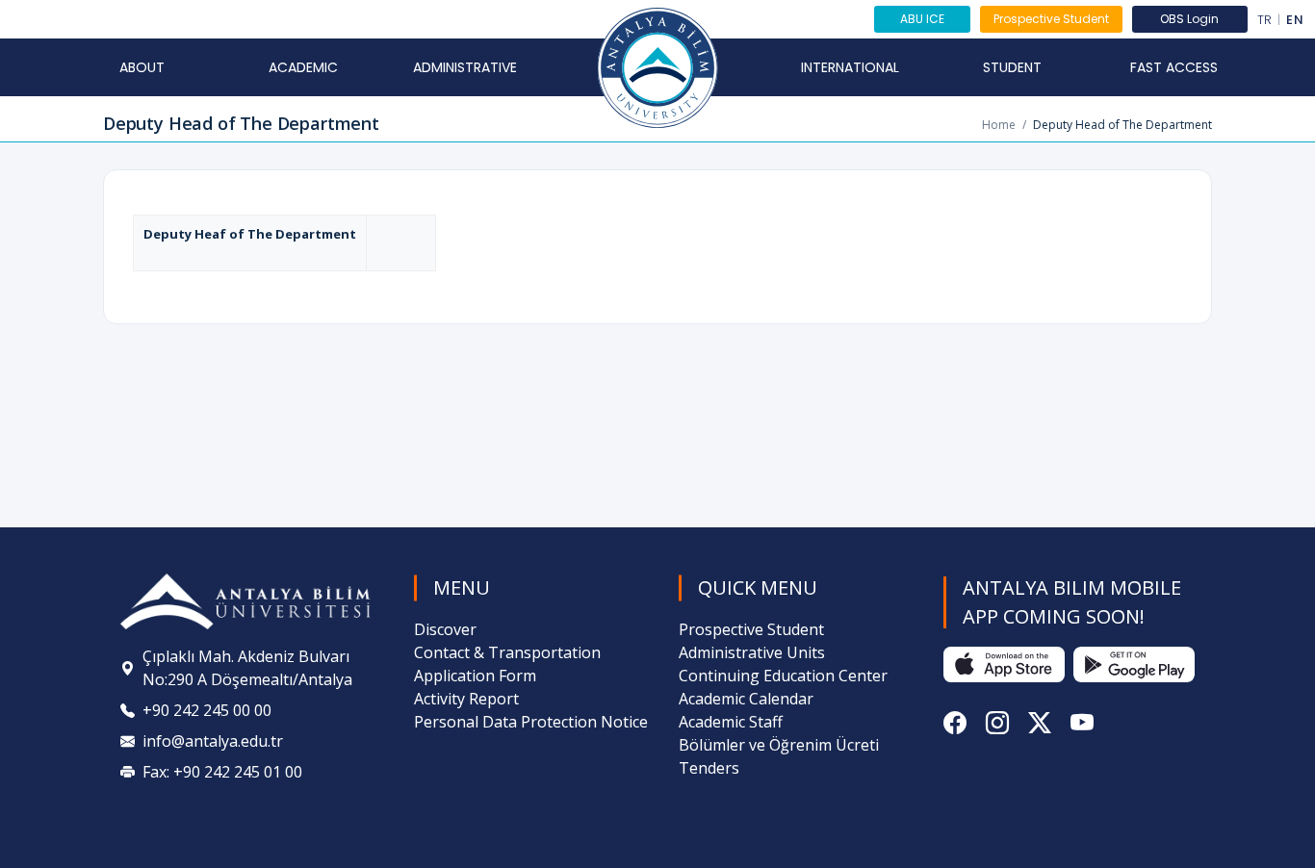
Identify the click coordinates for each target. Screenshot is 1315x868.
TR (1265, 19)
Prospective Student (1051, 19)
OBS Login (1189, 19)
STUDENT (1012, 67)
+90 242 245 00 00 (206, 710)
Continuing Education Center (783, 675)
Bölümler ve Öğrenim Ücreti (779, 744)
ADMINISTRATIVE (465, 67)
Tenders (709, 768)
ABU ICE (922, 19)
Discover (445, 629)
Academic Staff (731, 721)
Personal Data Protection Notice (531, 721)
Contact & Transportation (507, 652)
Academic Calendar (746, 698)
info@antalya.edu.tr (212, 741)
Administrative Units (752, 652)
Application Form (475, 675)
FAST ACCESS (1174, 67)
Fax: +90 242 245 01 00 (222, 771)
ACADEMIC (303, 67)
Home (999, 124)
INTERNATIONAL (850, 67)
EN (1294, 19)
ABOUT (142, 67)
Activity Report (466, 698)
